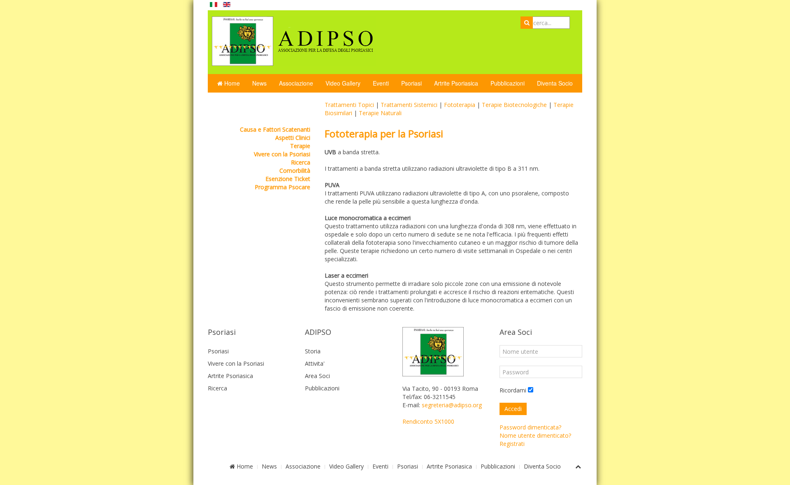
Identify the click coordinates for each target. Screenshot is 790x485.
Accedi (513, 409)
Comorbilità (294, 170)
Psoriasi (411, 83)
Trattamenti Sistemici (409, 105)
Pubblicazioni (507, 83)
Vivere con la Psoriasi (282, 154)
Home (231, 83)
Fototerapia (459, 105)
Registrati (512, 444)
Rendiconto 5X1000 (428, 421)
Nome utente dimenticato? (535, 435)
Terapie (300, 146)
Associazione (296, 83)
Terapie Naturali (380, 113)
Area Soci (317, 376)
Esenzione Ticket (287, 179)
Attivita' (315, 363)
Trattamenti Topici (349, 105)
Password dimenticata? (530, 427)
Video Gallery (342, 83)
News (259, 83)
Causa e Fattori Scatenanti (275, 129)
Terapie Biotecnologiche (514, 105)
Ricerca (300, 162)
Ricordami (513, 390)
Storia (313, 351)
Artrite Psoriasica (456, 83)
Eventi (381, 83)
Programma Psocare (282, 187)
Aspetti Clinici (292, 138)
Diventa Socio (555, 83)
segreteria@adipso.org (452, 405)
